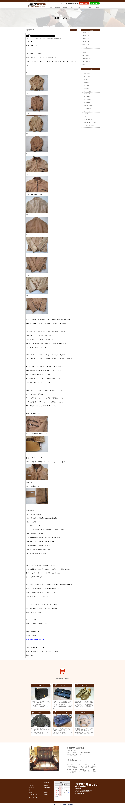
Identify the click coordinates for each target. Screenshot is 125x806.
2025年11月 (85, 58)
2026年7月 (84, 35)
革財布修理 (86, 79)
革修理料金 (64, 7)
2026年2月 (84, 50)
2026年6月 (84, 38)
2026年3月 (84, 47)
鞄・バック (31, 787)
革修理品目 (57, 7)
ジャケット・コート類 (89, 125)
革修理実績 (71, 7)
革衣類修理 (32, 36)
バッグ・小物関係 (88, 119)
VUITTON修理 (87, 93)
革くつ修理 (86, 85)
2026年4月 (84, 44)
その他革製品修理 (88, 108)
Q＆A (84, 7)
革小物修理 (86, 82)
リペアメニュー (47, 36)
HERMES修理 (87, 73)
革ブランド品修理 (39, 36)
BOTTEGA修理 (87, 99)
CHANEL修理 (87, 96)
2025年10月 (85, 61)
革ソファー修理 (87, 91)
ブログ (27, 36)
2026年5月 (84, 41)
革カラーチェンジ (88, 102)
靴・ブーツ (31, 790)
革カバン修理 (87, 76)
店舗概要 (98, 7)
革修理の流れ (78, 7)
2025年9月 (84, 64)
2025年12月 (85, 55)
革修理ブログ (91, 7)
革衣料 (30, 792)
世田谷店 (52, 36)
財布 (85, 116)
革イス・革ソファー (33, 794)
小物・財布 (31, 785)
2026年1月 (84, 52)
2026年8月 (84, 32)
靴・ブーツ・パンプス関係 (90, 122)
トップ (51, 7)
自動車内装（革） (33, 797)
